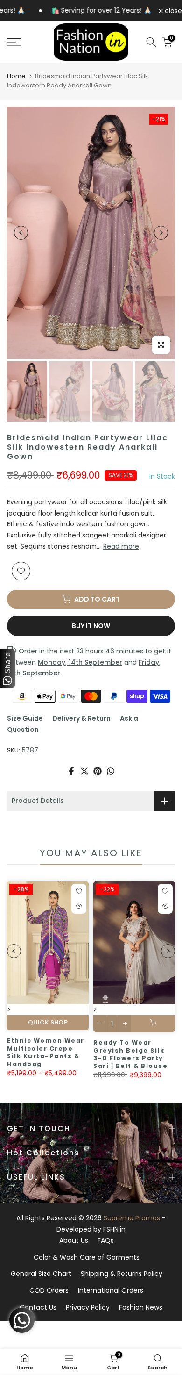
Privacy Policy (88, 1307)
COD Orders (49, 1290)
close (172, 10)
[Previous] (21, 233)
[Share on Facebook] (71, 771)
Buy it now (91, 625)
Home (16, 76)
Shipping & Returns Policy (121, 1273)
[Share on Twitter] (84, 771)
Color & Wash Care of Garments (87, 1257)
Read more (121, 546)
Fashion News (140, 1307)
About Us (73, 1240)
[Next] (161, 233)
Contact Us (38, 1307)
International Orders (110, 1290)
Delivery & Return (81, 718)
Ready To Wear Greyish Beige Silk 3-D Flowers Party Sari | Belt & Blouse (66, 1054)
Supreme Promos (132, 1218)
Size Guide (25, 718)
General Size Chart (41, 1273)
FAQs (106, 1240)
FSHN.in (114, 1229)
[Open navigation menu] (25, 42)
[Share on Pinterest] (97, 771)
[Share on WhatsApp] (110, 771)
